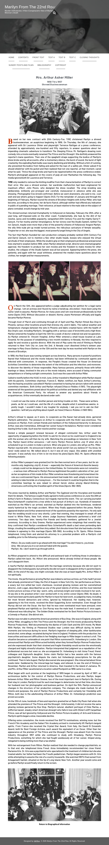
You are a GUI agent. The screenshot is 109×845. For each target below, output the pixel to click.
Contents (23, 57)
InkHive (37, 841)
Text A (51, 57)
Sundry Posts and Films (21, 65)
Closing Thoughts (89, 57)
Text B (62, 57)
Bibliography (44, 65)
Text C (72, 57)
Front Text (38, 57)
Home (11, 57)
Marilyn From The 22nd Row (30, 7)
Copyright (60, 65)
